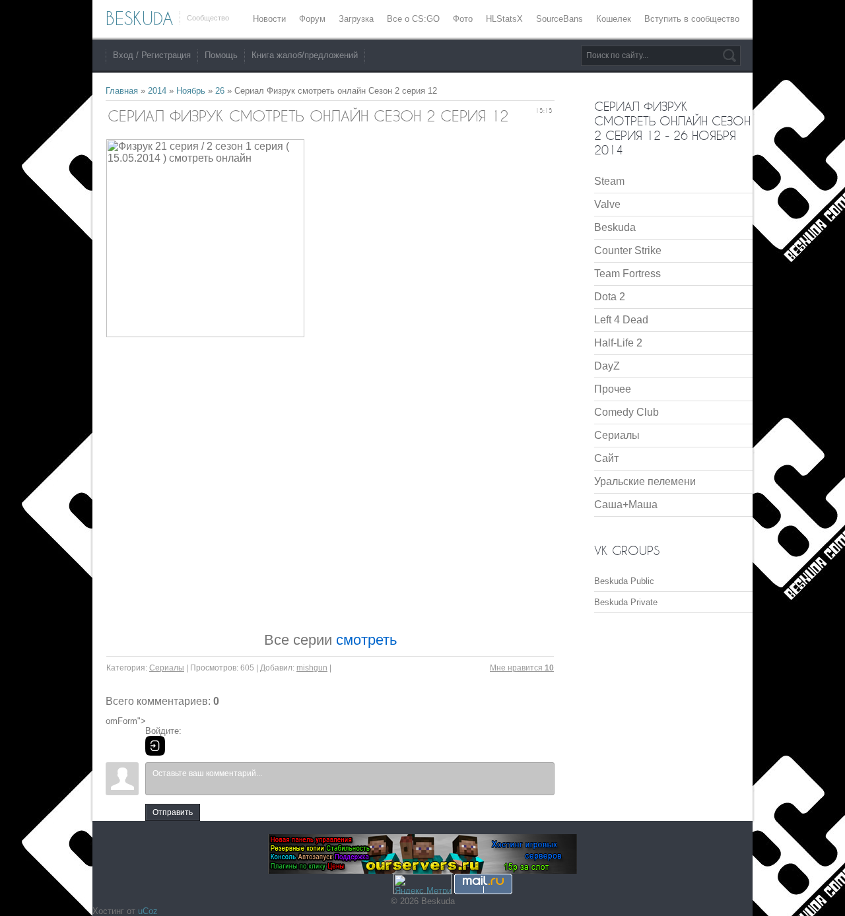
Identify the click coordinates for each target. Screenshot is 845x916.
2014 (157, 91)
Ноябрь (190, 91)
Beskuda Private (626, 602)
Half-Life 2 (618, 342)
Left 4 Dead (621, 319)
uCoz (148, 911)
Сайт (606, 458)
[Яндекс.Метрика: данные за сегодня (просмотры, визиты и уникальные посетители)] (422, 884)
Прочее (612, 389)
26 (219, 91)
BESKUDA (139, 18)
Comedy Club (626, 412)
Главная (122, 91)
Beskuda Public (624, 581)
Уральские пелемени (645, 481)
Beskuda (615, 227)
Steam (609, 181)
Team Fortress (627, 273)
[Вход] (155, 746)
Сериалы (166, 667)
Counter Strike (627, 250)
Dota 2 (609, 296)
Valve (607, 204)
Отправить (172, 812)
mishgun (311, 667)
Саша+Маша (626, 504)
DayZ (607, 366)
